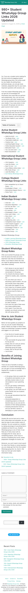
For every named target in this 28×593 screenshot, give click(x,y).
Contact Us (13, 578)
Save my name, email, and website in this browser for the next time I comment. (14, 505)
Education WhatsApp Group (13, 244)
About (6, 578)
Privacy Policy (11, 581)
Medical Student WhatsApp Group (15, 240)
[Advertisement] (14, 61)
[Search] (21, 522)
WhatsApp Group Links (13, 584)
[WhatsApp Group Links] (9, 2)
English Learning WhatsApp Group (15, 238)
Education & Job (8, 457)
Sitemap (18, 581)
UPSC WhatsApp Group (12, 242)
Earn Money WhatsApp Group (14, 173)
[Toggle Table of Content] (17, 125)
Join (17, 136)
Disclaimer (20, 578)
